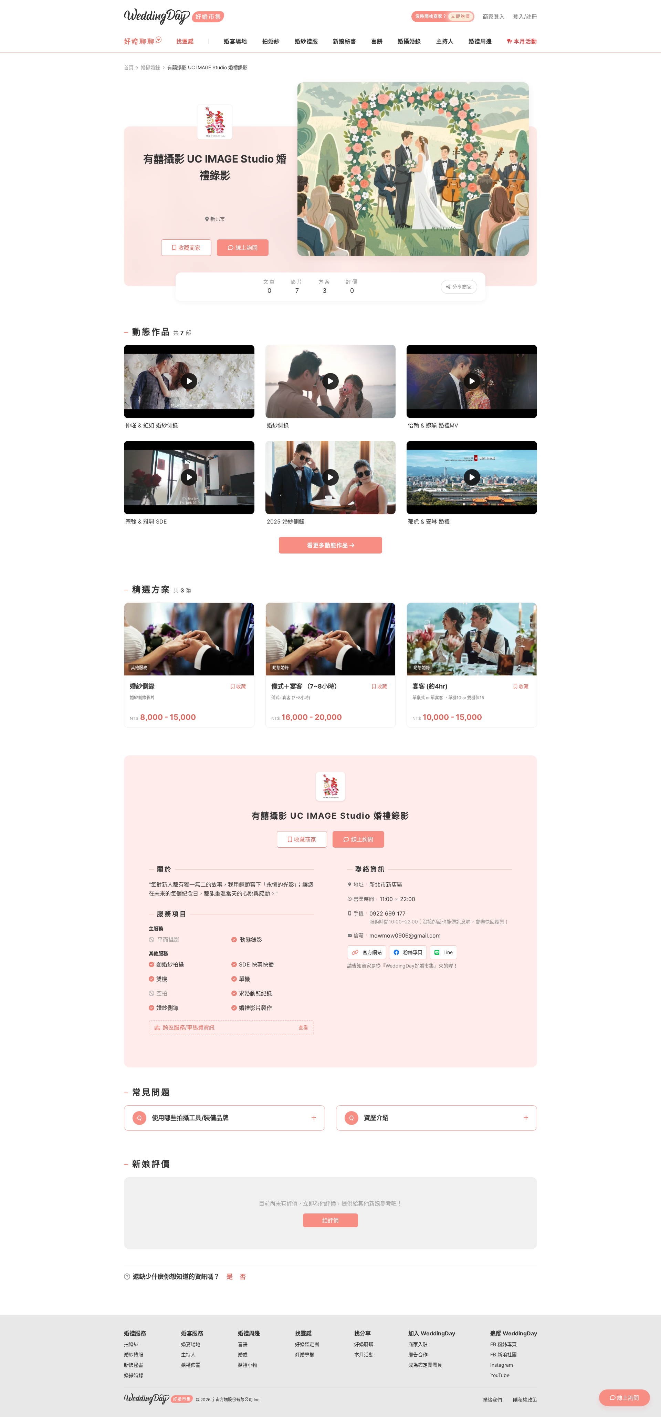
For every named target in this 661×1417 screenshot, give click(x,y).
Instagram (501, 1365)
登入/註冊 (525, 16)
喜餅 (243, 1344)
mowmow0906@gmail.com (405, 935)
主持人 (188, 1354)
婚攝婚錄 (133, 1375)
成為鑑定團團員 (425, 1365)
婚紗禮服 (133, 1354)
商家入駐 (418, 1344)
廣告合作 (418, 1354)
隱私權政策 (525, 1400)
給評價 (330, 1220)
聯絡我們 (492, 1400)
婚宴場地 (190, 1344)
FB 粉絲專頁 (503, 1344)
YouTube (500, 1375)
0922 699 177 (387, 913)
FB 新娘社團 (503, 1354)
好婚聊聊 (364, 1344)
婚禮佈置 (190, 1365)
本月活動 (525, 41)
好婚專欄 (304, 1354)
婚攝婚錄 (150, 67)
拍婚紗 (131, 1344)
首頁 (129, 67)
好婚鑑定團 (307, 1344)
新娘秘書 (133, 1365)
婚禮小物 (247, 1365)
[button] (224, 1118)
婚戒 (243, 1354)
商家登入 (494, 16)
